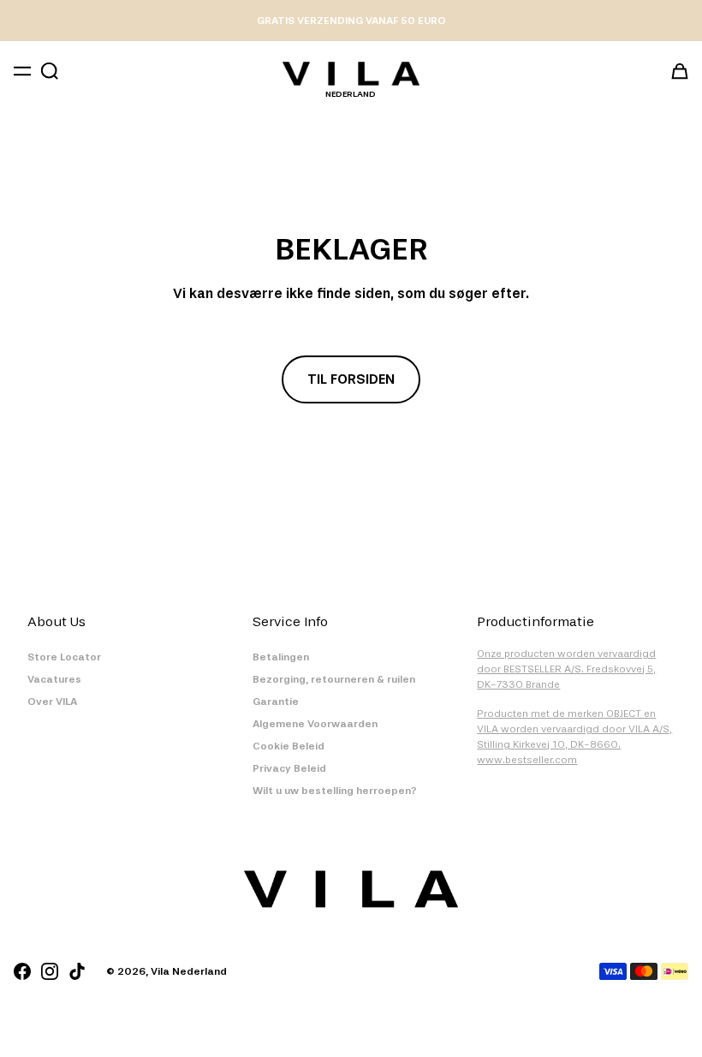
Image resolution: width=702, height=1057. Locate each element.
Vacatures (54, 679)
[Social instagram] (49, 971)
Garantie (276, 702)
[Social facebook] (22, 971)
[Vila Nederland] (351, 74)
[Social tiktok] (77, 971)
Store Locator (64, 657)
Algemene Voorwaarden (315, 724)
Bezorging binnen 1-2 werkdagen (351, 21)
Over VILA (52, 702)
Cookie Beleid (288, 746)
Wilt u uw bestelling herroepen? (335, 791)
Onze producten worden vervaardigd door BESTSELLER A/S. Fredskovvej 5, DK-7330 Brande (566, 669)
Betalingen (281, 657)
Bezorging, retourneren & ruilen (334, 679)
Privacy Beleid (289, 768)
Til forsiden (351, 379)
